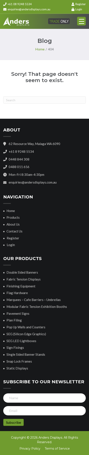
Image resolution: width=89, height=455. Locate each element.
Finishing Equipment (20, 286)
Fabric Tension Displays (23, 279)
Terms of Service (57, 448)
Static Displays (17, 368)
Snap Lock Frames (19, 361)
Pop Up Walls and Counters (25, 327)
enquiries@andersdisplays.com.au (29, 9)
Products (13, 217)
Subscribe (13, 422)
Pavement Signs (17, 313)
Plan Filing (14, 320)
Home (10, 211)
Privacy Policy (29, 448)
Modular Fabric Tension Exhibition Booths (36, 307)
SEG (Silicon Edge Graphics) (26, 334)
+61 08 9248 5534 (19, 4)
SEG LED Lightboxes (21, 341)
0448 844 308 (19, 159)
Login (78, 9)
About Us (13, 224)
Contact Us (14, 231)
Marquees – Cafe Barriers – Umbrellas (33, 300)
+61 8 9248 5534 (21, 151)
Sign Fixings (15, 347)
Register (80, 4)
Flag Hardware (17, 293)
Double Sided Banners (22, 272)
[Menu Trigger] (81, 21)
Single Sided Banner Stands (25, 354)
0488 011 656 (19, 167)
